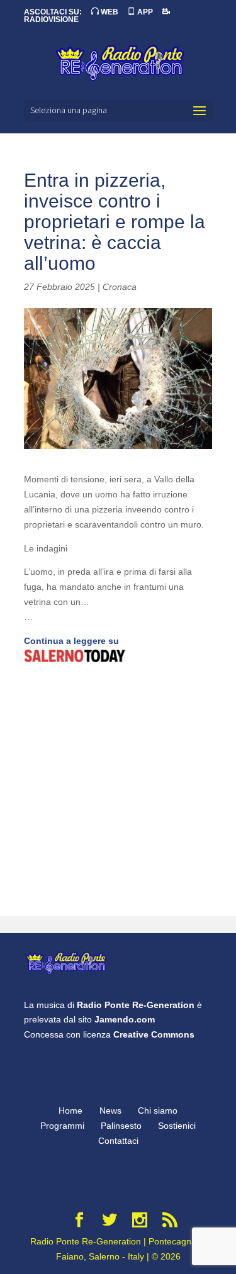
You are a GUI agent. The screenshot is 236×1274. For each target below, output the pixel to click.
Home (70, 1110)
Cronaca (120, 287)
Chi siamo (157, 1110)
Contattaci (118, 1141)
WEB (108, 12)
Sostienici (177, 1126)
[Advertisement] (118, 791)
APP (144, 12)
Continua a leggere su (71, 641)
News (110, 1110)
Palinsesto (121, 1126)
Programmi (62, 1126)
